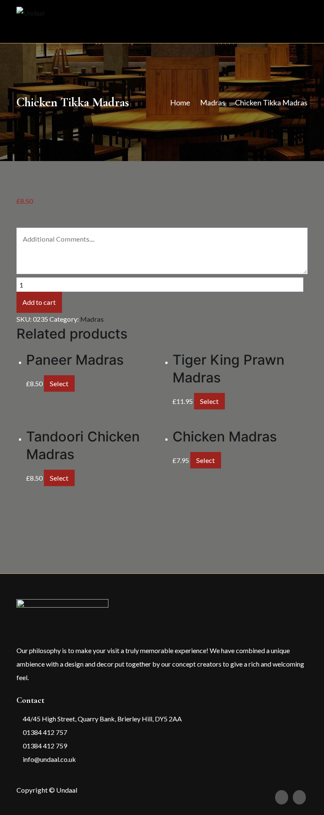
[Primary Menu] (298, 21)
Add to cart (39, 302)
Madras (212, 102)
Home (180, 102)
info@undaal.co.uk (49, 759)
